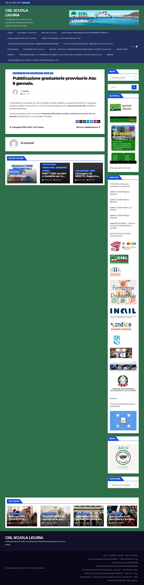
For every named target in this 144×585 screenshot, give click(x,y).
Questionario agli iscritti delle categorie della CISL (33, 60)
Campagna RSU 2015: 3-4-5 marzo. (27, 127)
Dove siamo (13, 49)
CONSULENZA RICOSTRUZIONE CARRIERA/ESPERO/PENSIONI (33, 44)
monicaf (26, 91)
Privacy (11, 55)
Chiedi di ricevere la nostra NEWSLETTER (60, 38)
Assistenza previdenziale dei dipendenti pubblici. (85, 33)
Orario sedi (121, 49)
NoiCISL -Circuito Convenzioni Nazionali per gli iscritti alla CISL (80, 49)
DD (23, 523)
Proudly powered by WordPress (15, 568)
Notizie (46, 73)
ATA (28, 73)
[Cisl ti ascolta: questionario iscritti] (120, 168)
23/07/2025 (115, 523)
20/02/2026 (15, 523)
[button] (133, 46)
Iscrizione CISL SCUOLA (34, 49)
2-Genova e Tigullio (19, 73)
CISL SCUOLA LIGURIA (24, 537)
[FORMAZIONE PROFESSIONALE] (123, 292)
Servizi (110, 55)
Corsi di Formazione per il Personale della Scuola (88, 44)
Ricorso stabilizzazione (87, 127)
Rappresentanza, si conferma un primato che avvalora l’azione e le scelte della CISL (61, 55)
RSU (51, 73)
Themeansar (40, 568)
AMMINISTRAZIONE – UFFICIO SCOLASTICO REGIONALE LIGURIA (122, 226)
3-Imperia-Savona (61, 167)
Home (10, 33)
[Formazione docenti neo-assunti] (121, 326)
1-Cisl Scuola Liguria (16, 170)
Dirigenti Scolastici (37, 73)
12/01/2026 (48, 523)
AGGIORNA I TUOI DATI (27, 33)
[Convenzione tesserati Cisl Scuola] (123, 246)
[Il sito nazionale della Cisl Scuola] (119, 259)
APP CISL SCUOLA (49, 33)
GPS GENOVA (17, 176)
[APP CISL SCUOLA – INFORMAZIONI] (123, 140)
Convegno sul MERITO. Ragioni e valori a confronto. (86, 176)
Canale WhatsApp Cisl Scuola (22, 38)
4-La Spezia (46, 170)
